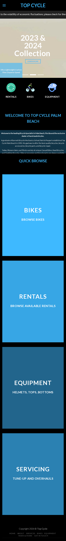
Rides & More (25, 536)
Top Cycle (33, 5)
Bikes (39, 533)
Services (30, 533)
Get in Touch (41, 536)
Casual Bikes (47, 150)
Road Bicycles (58, 150)
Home (12, 533)
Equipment (50, 533)
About (20, 533)
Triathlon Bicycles (12, 153)
